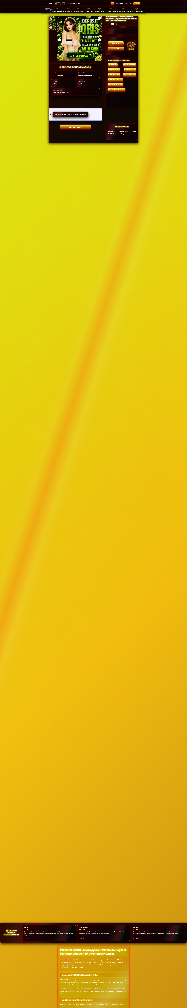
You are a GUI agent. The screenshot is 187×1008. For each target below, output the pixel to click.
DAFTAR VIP (115, 43)
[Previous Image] (59, 40)
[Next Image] (99, 40)
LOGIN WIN (115, 48)
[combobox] (89, 3)
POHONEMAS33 (75, 127)
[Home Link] (59, 3)
